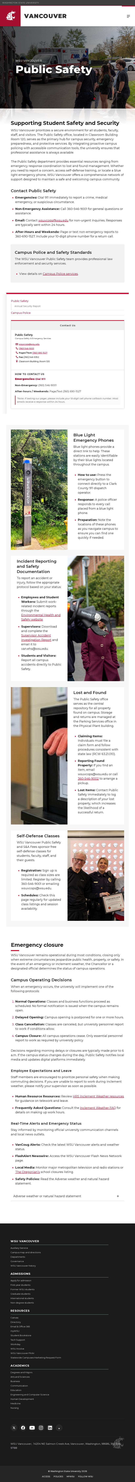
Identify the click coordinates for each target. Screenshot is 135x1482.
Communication (19, 1385)
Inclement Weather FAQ (98, 1108)
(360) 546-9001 (26, 348)
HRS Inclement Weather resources (98, 1096)
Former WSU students (22, 1289)
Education (16, 1390)
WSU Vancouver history (23, 1265)
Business (15, 1381)
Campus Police (21, 312)
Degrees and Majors (21, 1372)
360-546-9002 (88, 778)
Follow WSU (85, 1476)
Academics (20, 1365)
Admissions (20, 1273)
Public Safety (19, 301)
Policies (58, 1476)
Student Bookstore (21, 1335)
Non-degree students (22, 1302)
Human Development (22, 1399)
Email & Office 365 (20, 1326)
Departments (18, 1256)
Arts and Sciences (20, 1376)
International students (22, 1298)
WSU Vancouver (25, 1241)
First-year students (20, 1285)
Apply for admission (21, 1280)
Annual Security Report (27, 306)
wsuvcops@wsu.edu (53, 220)
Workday (15, 1344)
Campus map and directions (26, 1252)
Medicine (16, 1403)
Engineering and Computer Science (30, 1394)
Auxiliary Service (19, 1248)
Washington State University (20, 2)
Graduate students (20, 1293)
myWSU (15, 1331)
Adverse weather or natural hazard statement (47, 1196)
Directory (16, 1322)
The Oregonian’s (27, 1172)
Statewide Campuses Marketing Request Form (36, 1357)
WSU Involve (17, 1348)
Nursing (15, 1408)
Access (46, 1476)
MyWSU (71, 1476)
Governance (17, 1261)
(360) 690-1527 (39, 353)
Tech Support (18, 1340)
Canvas (14, 1317)
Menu (128, 16)
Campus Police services (60, 274)
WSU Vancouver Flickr (22, 1353)
